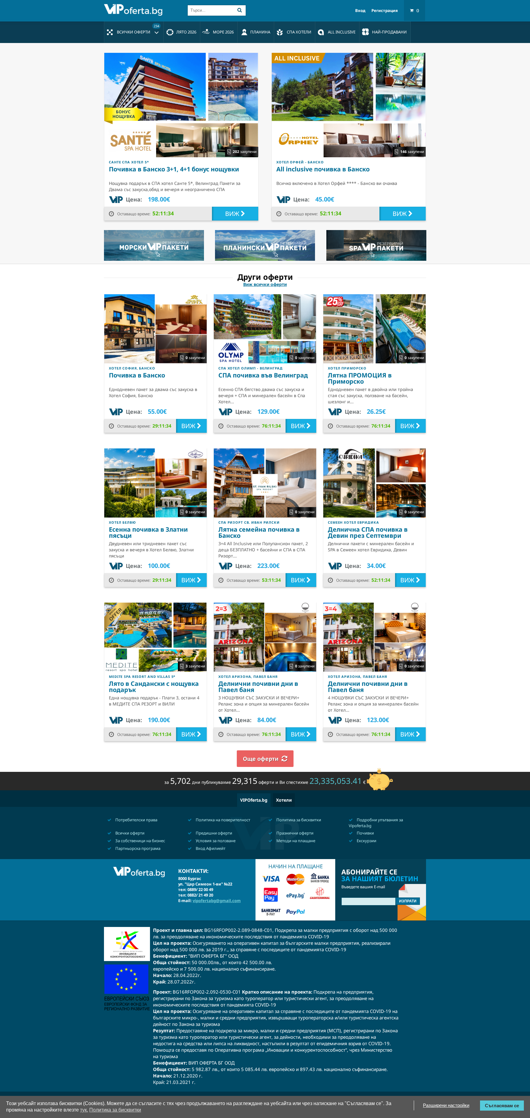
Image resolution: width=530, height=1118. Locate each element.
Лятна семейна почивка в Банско (259, 532)
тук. (84, 1109)
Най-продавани (389, 32)
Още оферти (260, 758)
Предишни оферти (213, 833)
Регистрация (384, 11)
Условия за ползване (215, 840)
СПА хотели (299, 32)
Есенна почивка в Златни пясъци (148, 532)
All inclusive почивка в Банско (323, 169)
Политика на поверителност (222, 820)
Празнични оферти (294, 833)
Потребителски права (135, 820)
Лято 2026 (186, 32)
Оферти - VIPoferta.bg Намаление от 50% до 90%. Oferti (134, 10)
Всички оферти (138, 29)
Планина (260, 32)
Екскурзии (366, 840)
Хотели (284, 800)
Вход (360, 11)
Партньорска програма (137, 848)
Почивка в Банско (137, 375)
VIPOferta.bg (253, 800)
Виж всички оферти (265, 284)
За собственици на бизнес (139, 840)
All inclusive (341, 32)
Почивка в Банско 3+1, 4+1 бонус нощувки (174, 169)
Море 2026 (223, 32)
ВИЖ (233, 213)
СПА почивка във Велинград (263, 375)
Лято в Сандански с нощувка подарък (154, 686)
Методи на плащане (295, 840)
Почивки (365, 833)
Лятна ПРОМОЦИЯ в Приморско (360, 378)
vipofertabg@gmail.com (217, 900)
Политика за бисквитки (298, 820)
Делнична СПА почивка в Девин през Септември (368, 532)
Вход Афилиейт (210, 848)
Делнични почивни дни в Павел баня (258, 686)
